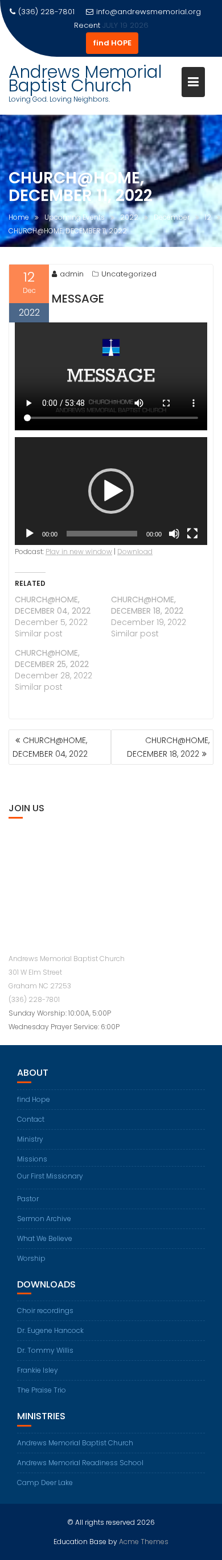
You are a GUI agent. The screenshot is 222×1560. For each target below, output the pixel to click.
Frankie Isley (37, 1370)
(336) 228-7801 (34, 999)
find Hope (33, 1099)
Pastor (28, 1198)
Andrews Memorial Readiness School (80, 1462)
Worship (31, 1258)
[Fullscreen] (192, 533)
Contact (30, 1119)
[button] (111, 491)
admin (72, 274)
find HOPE (112, 42)
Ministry (30, 1139)
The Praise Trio (41, 1390)
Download (135, 551)
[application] (111, 491)
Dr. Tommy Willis (45, 1350)
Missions (32, 1159)
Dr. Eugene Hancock (50, 1330)
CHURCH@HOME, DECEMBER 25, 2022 (52, 658)
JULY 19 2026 (125, 25)
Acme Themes (143, 1541)
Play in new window (79, 551)
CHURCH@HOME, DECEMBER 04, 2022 (53, 605)
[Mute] (174, 533)
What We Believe (44, 1238)
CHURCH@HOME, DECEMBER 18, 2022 (147, 605)
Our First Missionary (50, 1176)
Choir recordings (45, 1310)
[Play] (29, 533)
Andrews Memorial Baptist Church (85, 79)
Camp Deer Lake (45, 1482)
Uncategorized (129, 274)
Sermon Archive (44, 1218)
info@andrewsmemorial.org (148, 11)
